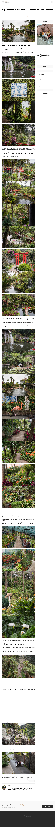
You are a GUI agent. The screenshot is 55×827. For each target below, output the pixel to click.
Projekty (39, 79)
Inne (39, 86)
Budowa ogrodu (41, 74)
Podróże (39, 81)
